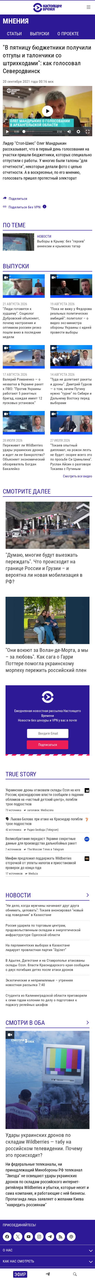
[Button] (15, 199)
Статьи (14, 33)
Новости (44, 236)
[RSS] (60, 1236)
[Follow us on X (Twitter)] (17, 1236)
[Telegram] (48, 1274)
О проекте (68, 33)
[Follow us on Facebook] (7, 1236)
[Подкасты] (71, 1236)
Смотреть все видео (77, 476)
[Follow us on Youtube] (28, 1236)
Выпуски (39, 33)
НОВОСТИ (18, 895)
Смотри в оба (25, 1022)
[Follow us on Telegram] (49, 1236)
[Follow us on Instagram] (39, 1236)
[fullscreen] (87, 131)
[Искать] (75, 1274)
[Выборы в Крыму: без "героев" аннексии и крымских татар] (18, 242)
